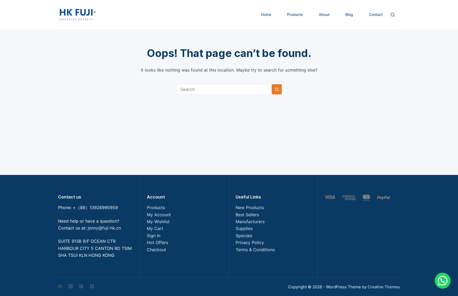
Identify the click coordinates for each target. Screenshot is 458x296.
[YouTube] (92, 286)
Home (266, 14)
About (324, 14)
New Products (250, 207)
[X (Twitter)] (71, 286)
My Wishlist (158, 221)
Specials (244, 235)
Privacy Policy (250, 242)
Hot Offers (157, 242)
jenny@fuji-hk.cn (104, 228)
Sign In (153, 235)
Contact (376, 14)
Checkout (156, 249)
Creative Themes (384, 286)
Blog (349, 14)
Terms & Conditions (255, 249)
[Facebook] (60, 286)
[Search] (393, 15)
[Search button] (277, 89)
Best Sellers (247, 214)
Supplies (244, 228)
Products (295, 14)
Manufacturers (250, 221)
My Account (159, 214)
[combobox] (224, 89)
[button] (443, 281)
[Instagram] (81, 286)
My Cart (155, 228)
